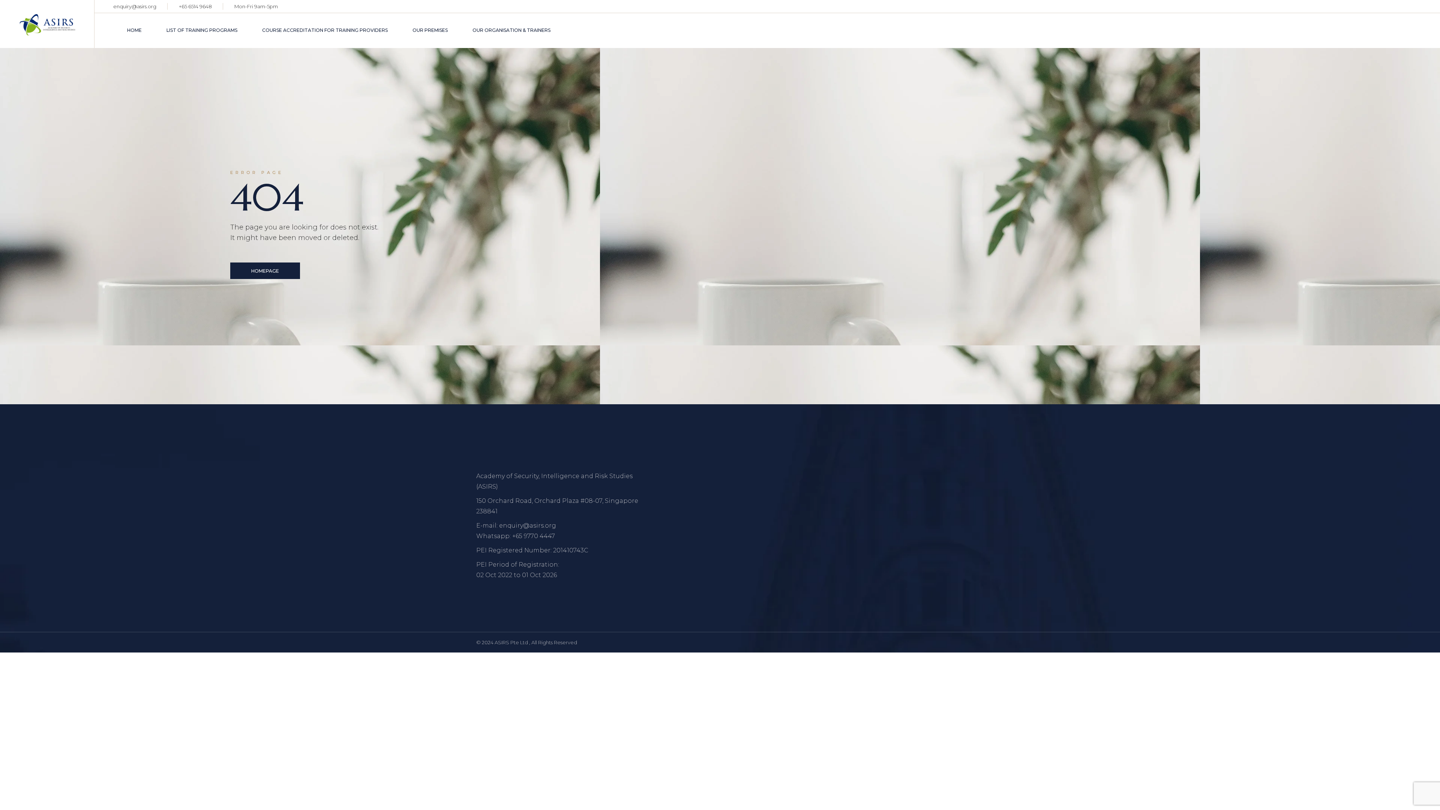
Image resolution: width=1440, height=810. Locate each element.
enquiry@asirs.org (134, 6)
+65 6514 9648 (195, 6)
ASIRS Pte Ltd (512, 642)
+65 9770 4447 (533, 536)
